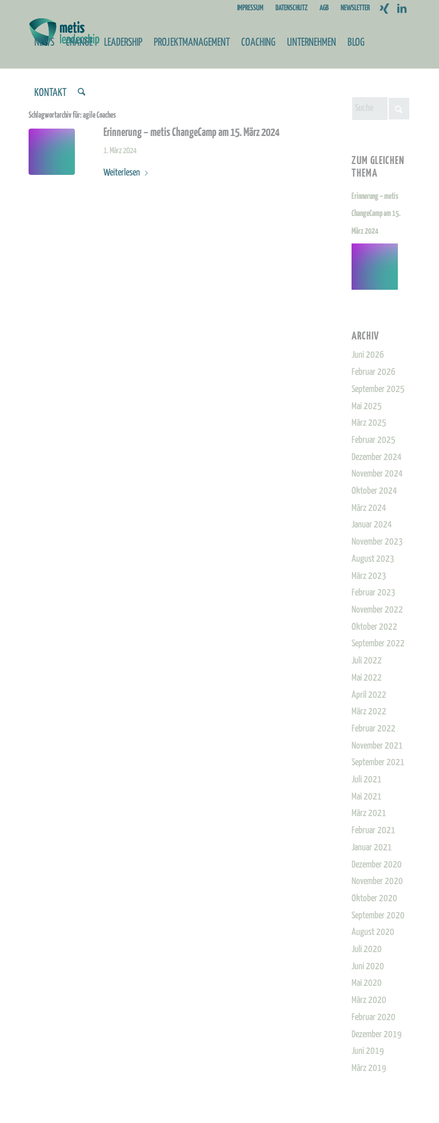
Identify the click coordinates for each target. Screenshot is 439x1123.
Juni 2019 (368, 1051)
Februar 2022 (374, 729)
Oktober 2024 (374, 491)
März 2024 (369, 508)
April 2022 (369, 695)
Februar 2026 (374, 372)
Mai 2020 (367, 983)
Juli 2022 (367, 661)
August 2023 (373, 559)
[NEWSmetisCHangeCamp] (52, 152)
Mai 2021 (367, 797)
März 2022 (369, 712)
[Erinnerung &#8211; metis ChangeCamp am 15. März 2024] (381, 267)
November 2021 (377, 746)
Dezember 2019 (377, 1035)
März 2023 (369, 576)
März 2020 (369, 1000)
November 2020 (377, 881)
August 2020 (373, 932)
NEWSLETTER (355, 8)
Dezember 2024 (377, 457)
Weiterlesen (121, 173)
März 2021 (369, 813)
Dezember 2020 (377, 865)
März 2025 (369, 423)
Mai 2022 (367, 678)
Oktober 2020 (374, 899)
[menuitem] (251, 8)
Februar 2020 (374, 1017)
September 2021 (378, 763)
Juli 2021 (367, 780)
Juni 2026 (368, 355)
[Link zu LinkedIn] (401, 8)
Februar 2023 (374, 593)
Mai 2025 (367, 406)
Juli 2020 (367, 949)
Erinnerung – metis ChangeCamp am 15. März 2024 (191, 132)
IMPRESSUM (250, 8)
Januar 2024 (372, 525)
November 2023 (377, 542)
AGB (324, 8)
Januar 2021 (372, 848)
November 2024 (377, 474)
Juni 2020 (368, 967)
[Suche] (81, 93)
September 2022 (378, 644)
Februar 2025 (374, 440)
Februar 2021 (374, 831)
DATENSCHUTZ (292, 8)
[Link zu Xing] (384, 8)
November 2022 (377, 610)
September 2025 (378, 389)
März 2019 (369, 1068)
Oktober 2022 (374, 627)
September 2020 (378, 916)
